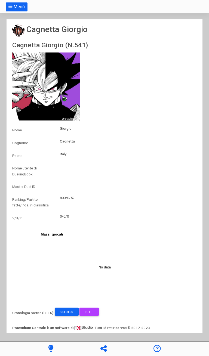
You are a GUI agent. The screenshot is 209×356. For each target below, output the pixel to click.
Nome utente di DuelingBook (24, 171)
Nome (17, 130)
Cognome (20, 143)
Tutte (89, 312)
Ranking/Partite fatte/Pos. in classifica (30, 202)
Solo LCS (66, 312)
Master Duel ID (23, 187)
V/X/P (17, 218)
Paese (17, 156)
